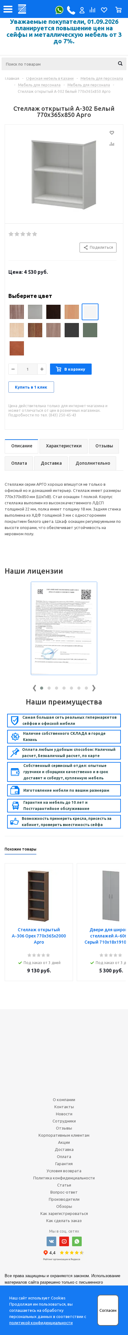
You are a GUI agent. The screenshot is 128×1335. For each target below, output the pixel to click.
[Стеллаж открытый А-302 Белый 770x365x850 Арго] (64, 172)
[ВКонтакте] (51, 1241)
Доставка (64, 1149)
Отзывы (64, 1128)
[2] (17, 234)
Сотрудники (64, 1121)
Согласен (108, 1310)
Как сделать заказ (64, 1220)
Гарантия (64, 1163)
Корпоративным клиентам (64, 1135)
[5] (35, 234)
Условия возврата (64, 1171)
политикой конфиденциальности (41, 1322)
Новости (64, 1114)
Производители (64, 1199)
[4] (29, 234)
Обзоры (64, 1206)
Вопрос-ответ (64, 1192)
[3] (23, 234)
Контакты (64, 1107)
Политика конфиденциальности (64, 1178)
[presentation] (34, 686)
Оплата (64, 1156)
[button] (41, 688)
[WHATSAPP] (77, 1241)
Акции (64, 1142)
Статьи (64, 1185)
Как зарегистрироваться (64, 1213)
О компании (64, 1099)
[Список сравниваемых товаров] (91, 11)
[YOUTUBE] (64, 1241)
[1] (11, 234)
